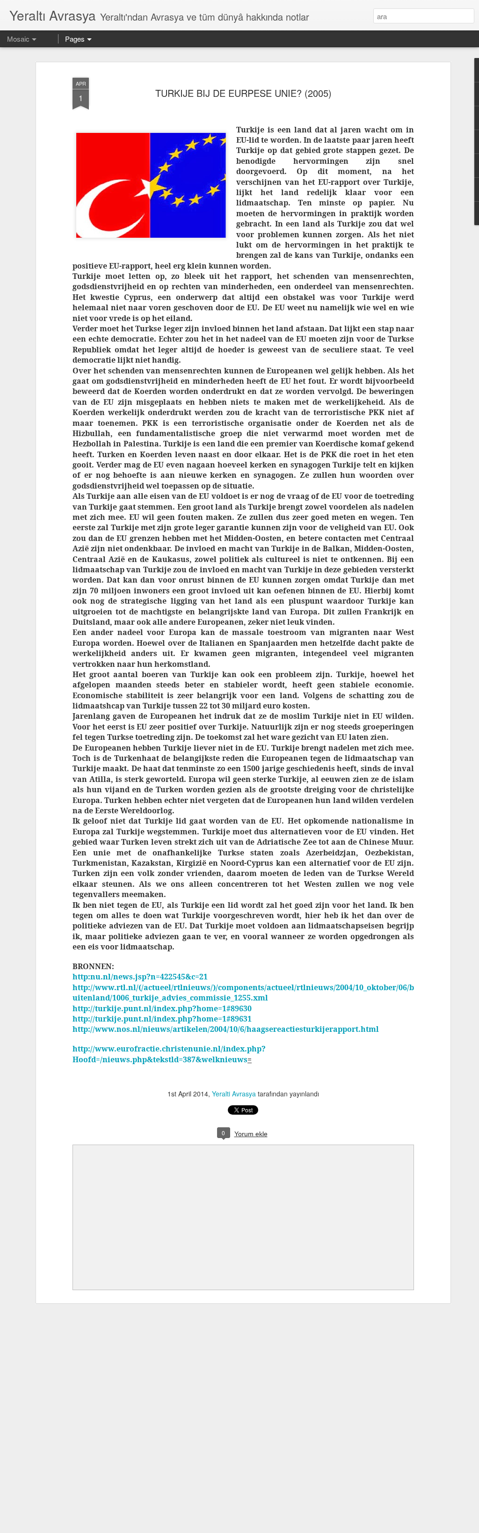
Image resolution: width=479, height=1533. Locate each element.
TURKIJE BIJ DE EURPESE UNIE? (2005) (243, 93)
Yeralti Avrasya (234, 1093)
